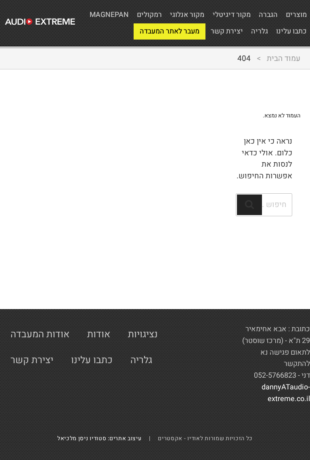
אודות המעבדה (39, 334)
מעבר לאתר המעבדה (169, 31)
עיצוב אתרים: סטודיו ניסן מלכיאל (102, 438)
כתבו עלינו (291, 31)
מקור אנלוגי (187, 15)
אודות (98, 334)
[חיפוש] (249, 204)
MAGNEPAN (109, 15)
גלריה (259, 31)
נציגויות (143, 334)
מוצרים (296, 15)
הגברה (268, 15)
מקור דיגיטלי (232, 15)
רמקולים (149, 15)
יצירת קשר (227, 31)
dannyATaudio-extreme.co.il (286, 393)
